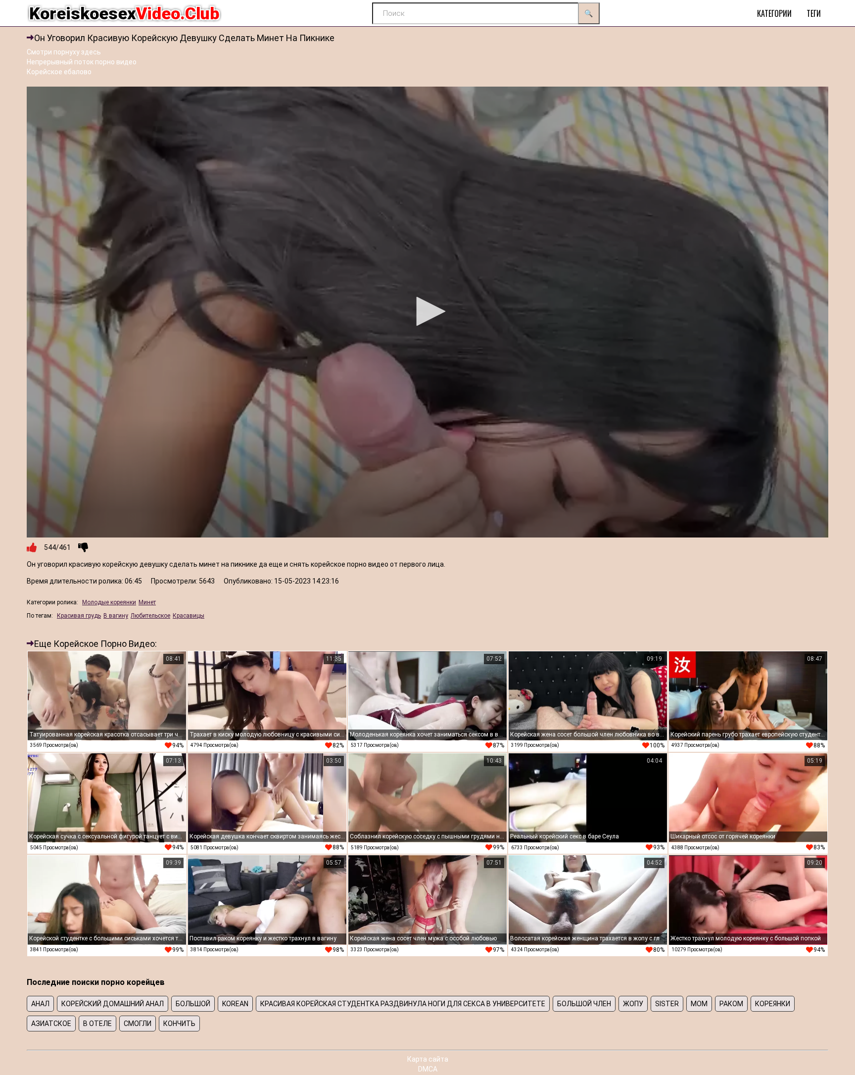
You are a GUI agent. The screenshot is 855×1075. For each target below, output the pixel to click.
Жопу (633, 1004)
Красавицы (188, 615)
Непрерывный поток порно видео (82, 62)
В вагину (115, 615)
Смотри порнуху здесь (64, 52)
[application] (427, 312)
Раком (731, 1004)
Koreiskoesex (124, 13)
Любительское (150, 615)
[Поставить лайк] (32, 547)
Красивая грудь (79, 615)
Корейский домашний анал (112, 1004)
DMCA (427, 1069)
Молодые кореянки (109, 602)
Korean (235, 1004)
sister (667, 1004)
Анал (40, 1004)
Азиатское (51, 1023)
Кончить (179, 1023)
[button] (427, 311)
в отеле (97, 1023)
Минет (147, 602)
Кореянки (772, 1004)
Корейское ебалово (59, 72)
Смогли (137, 1023)
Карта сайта (427, 1059)
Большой (193, 1004)
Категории (774, 13)
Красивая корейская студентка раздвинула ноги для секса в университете (402, 1004)
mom (699, 1004)
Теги (814, 13)
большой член (584, 1004)
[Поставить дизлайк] (83, 547)
